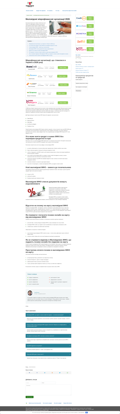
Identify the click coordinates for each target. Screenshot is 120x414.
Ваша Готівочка (31, 96)
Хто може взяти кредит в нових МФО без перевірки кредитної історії (43, 45)
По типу (57, 10)
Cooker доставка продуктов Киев (82, 72)
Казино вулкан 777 (79, 68)
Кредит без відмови (41, 10)
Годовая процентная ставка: (82, 83)
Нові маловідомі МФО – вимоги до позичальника (39, 47)
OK (86, 412)
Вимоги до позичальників (35, 403)
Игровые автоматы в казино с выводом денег (85, 66)
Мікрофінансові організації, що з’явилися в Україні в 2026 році (42, 43)
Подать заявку (63, 67)
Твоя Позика (31, 86)
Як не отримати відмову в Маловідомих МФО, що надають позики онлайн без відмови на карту (48, 53)
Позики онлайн (29, 10)
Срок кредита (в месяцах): (81, 86)
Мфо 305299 (78, 55)
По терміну (49, 10)
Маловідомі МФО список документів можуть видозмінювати (41, 48)
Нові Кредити (31, 105)
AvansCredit (31, 69)
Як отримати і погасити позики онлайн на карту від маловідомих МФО (43, 52)
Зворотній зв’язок (67, 403)
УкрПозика (31, 78)
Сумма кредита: (79, 79)
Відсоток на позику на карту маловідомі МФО (38, 50)
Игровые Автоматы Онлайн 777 (82, 70)
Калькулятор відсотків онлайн (69, 10)
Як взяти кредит (58, 403)
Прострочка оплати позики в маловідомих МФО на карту (40, 55)
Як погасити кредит (47, 403)
